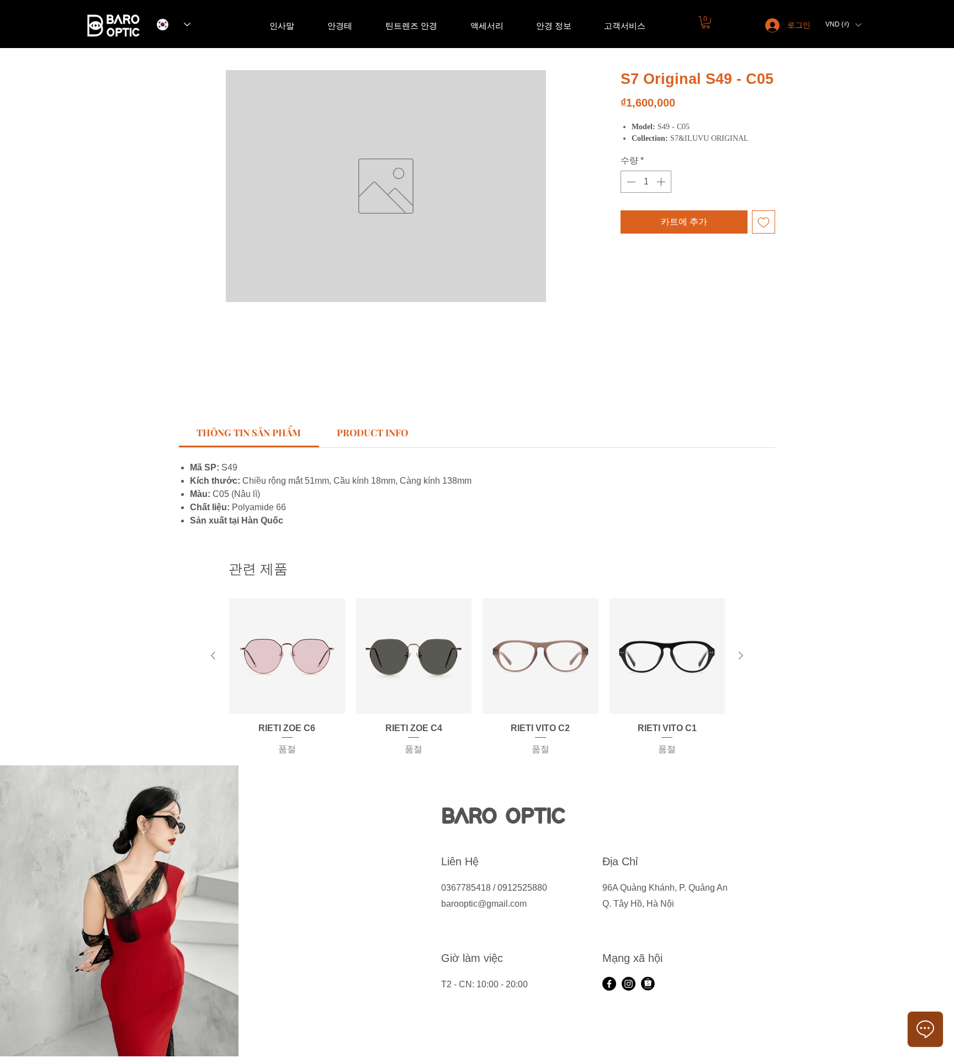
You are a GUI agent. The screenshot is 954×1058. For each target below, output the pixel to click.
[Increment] (662, 181)
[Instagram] (628, 984)
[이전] (213, 655)
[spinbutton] (646, 181)
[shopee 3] (648, 984)
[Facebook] (609, 984)
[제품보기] (287, 656)
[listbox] (843, 24)
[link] (249, 432)
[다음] (741, 655)
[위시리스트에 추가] (763, 222)
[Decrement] (630, 181)
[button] (705, 22)
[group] (477, 676)
